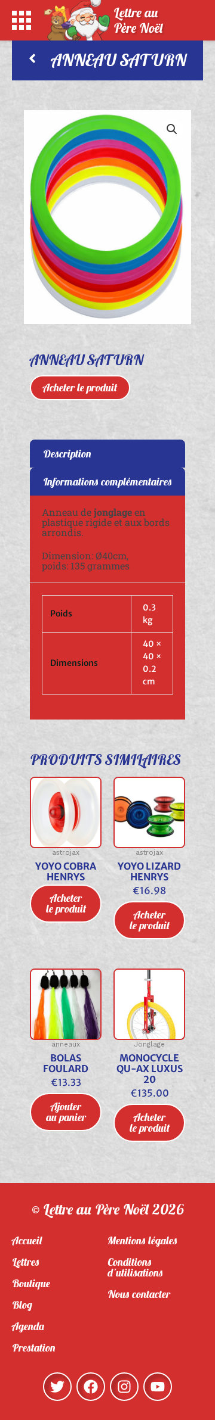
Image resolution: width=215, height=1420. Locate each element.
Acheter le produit (80, 387)
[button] (172, 129)
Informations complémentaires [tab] (107, 481)
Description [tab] (67, 453)
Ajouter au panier (66, 1112)
